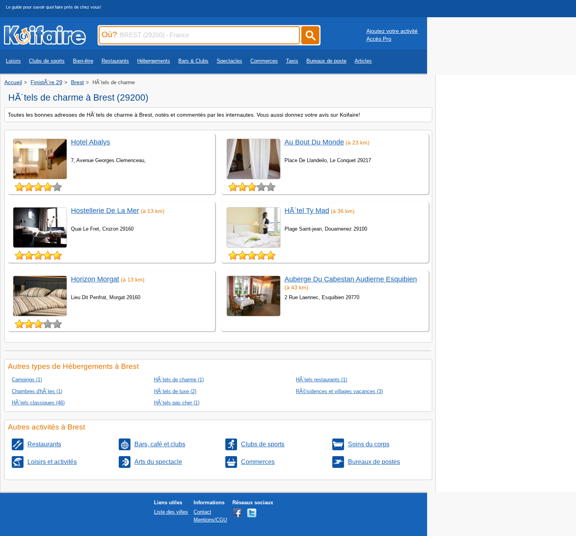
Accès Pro (378, 39)
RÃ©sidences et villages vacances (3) (339, 391)
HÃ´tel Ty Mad (306, 211)
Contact (202, 512)
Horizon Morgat (95, 279)
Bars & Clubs (193, 61)
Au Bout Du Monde (314, 142)
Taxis (292, 61)
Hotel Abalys (90, 142)
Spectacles (229, 61)
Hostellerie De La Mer (105, 211)
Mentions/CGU (210, 520)
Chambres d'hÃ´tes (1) (37, 391)
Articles (363, 61)
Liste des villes (171, 512)
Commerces (264, 61)
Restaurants (115, 61)
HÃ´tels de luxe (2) (175, 391)
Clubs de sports (47, 61)
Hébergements (153, 61)
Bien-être (83, 61)
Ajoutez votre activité (392, 31)
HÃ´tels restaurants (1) (321, 380)
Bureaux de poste (326, 61)
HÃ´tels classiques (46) (38, 403)
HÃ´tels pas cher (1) (176, 403)
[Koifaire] (45, 42)
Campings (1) (27, 380)
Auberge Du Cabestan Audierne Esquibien (350, 279)
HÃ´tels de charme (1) (179, 380)
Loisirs (13, 61)
